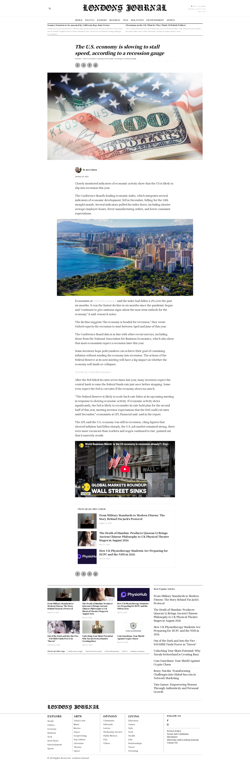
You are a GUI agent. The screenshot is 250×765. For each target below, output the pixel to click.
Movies (77, 728)
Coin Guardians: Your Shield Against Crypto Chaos (130, 637)
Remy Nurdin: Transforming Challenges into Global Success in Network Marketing (175, 674)
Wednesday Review (112, 731)
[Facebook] (77, 65)
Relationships (135, 743)
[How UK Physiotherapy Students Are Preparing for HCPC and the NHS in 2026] (87, 556)
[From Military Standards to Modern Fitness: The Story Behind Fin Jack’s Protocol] (87, 521)
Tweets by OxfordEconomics (93, 372)
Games (131, 724)
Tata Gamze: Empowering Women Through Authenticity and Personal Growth (176, 688)
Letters (106, 728)
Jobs (130, 739)
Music (76, 724)
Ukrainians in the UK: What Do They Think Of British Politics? (156, 25)
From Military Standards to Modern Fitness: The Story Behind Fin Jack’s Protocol (132, 517)
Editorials (108, 724)
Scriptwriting (80, 735)
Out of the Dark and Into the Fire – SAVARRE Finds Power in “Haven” (62, 638)
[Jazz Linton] (79, 169)
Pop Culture (79, 739)
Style (130, 728)
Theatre (78, 747)
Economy (78, 59)
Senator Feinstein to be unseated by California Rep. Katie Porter (78, 25)
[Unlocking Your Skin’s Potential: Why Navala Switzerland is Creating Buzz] (98, 627)
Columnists (108, 720)
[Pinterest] (89, 65)
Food (130, 731)
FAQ (105, 739)
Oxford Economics (104, 301)
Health (131, 735)
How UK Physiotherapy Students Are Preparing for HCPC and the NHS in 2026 (133, 552)
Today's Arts (79, 720)
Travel (131, 747)
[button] (49, 8)
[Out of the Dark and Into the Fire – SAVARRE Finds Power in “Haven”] (63, 627)
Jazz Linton (91, 169)
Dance (77, 731)
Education (133, 720)
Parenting (133, 750)
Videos (106, 743)
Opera (77, 750)
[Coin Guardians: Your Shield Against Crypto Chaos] (133, 627)
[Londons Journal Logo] (125, 8)
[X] (83, 65)
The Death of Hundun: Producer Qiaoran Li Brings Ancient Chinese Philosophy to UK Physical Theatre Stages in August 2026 (134, 536)
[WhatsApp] (95, 65)
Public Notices (110, 735)
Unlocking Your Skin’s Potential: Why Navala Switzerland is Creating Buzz (97, 638)
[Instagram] (168, 725)
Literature (79, 743)
